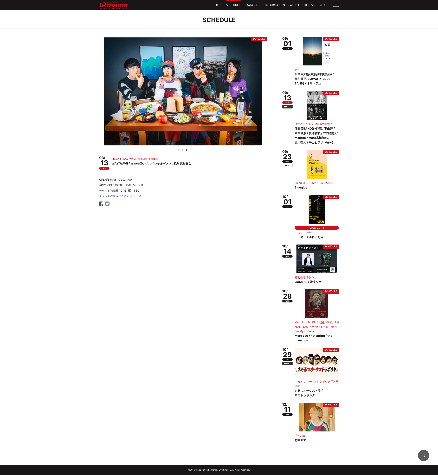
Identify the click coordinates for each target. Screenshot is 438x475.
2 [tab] (183, 149)
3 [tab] (187, 149)
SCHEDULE (233, 5)
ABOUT (294, 5)
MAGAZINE (253, 5)
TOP (218, 5)
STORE (323, 5)
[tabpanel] (183, 91)
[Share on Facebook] (101, 204)
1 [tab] (180, 149)
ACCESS (309, 5)
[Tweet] (107, 204)
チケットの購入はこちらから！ (118, 196)
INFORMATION (275, 5)
